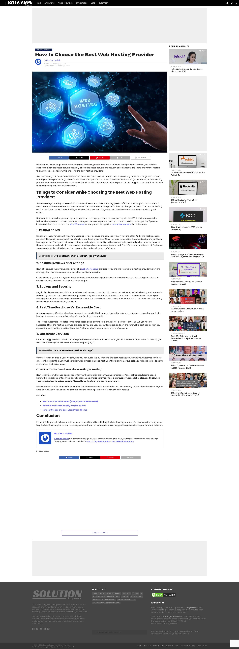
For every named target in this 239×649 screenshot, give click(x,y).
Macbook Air (98, 600)
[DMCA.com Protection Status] (163, 596)
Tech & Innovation (65, 3)
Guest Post (103, 3)
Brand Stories (81, 3)
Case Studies (110, 600)
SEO (140, 596)
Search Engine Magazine (98, 441)
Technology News (113, 593)
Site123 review (77, 224)
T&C (176, 646)
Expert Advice (98, 593)
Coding (136, 593)
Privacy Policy (167, 646)
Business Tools (113, 596)
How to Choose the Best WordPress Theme (65, 409)
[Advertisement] (119, 25)
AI (141, 593)
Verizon (134, 596)
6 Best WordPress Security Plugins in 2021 (64, 405)
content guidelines (170, 616)
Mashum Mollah (53, 60)
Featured (127, 593)
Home (39, 3)
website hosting (89, 269)
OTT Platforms (99, 596)
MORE (93, 3)
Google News (191, 607)
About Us (147, 646)
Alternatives (49, 3)
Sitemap (156, 646)
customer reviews (121, 224)
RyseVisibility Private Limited (62, 647)
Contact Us (202, 646)
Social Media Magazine (123, 441)
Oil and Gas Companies (127, 600)
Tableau (125, 596)
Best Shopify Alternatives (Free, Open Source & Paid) (70, 401)
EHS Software (98, 603)
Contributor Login (188, 646)
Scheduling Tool (113, 603)
